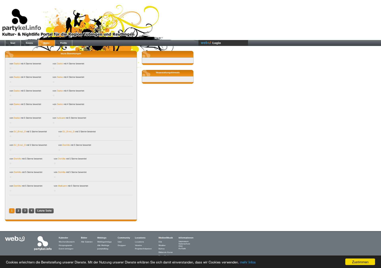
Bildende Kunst (166, 252)
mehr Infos (248, 261)
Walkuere (62, 186)
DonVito (66, 145)
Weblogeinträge (104, 242)
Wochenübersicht (67, 242)
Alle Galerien (87, 242)
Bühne (162, 249)
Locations (139, 242)
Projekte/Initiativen (143, 249)
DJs (160, 242)
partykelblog (102, 249)
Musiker (162, 245)
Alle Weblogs (103, 245)
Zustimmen (360, 261)
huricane (61, 118)
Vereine (138, 245)
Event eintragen (66, 249)
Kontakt (182, 248)
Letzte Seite (44, 210)
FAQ (181, 246)
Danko (17, 63)
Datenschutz (184, 244)
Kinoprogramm (65, 245)
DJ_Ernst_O (20, 131)
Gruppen (122, 245)
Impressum (184, 241)
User (120, 242)
